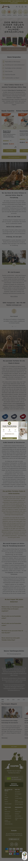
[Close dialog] (26, 422)
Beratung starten (9, 438)
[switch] (24, 859)
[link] (9, 434)
